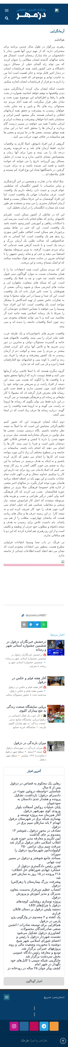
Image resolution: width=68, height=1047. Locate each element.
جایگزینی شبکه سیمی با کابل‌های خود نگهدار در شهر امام (36, 962)
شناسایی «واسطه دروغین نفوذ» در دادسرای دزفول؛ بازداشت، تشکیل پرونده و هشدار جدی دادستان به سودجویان (37, 797)
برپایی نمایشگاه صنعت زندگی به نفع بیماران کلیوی (26, 709)
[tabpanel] (34, 876)
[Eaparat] (34, 1026)
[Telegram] (44, 1026)
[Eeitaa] (54, 1026)
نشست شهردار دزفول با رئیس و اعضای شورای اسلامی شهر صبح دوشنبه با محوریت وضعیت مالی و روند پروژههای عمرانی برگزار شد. (35, 942)
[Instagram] (14, 1026)
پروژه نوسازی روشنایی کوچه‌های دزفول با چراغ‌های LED (38, 903)
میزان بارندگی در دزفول (30, 743)
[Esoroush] (24, 1026)
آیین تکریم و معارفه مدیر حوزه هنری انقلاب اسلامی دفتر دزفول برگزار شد (35, 840)
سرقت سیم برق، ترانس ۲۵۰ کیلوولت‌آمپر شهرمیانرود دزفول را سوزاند (38, 850)
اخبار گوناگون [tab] (34, 981)
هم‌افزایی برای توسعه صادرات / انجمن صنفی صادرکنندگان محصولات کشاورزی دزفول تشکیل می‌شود (34, 928)
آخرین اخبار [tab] (34, 771)
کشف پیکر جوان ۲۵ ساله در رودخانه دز (34, 968)
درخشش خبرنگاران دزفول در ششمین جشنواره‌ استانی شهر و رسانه (26, 645)
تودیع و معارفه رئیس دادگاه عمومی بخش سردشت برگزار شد (37, 954)
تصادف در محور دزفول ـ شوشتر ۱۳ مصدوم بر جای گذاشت (36, 832)
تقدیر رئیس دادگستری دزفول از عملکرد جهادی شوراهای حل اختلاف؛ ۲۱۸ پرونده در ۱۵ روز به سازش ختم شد (36, 872)
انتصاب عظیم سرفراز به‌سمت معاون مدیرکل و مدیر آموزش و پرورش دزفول (35, 893)
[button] (7, 10)
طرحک (25, 1040)
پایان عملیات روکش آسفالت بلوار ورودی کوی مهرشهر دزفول (38, 809)
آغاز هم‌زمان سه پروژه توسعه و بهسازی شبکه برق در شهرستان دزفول (35, 817)
